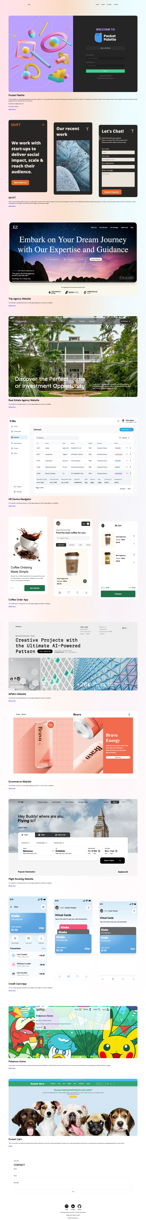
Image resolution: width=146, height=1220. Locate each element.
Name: (15, 1169)
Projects (109, 4)
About (103, 4)
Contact (116, 4)
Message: (16, 1182)
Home (97, 4)
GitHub (10, 109)
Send (73, 1191)
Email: (15, 1176)
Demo (14, 109)
